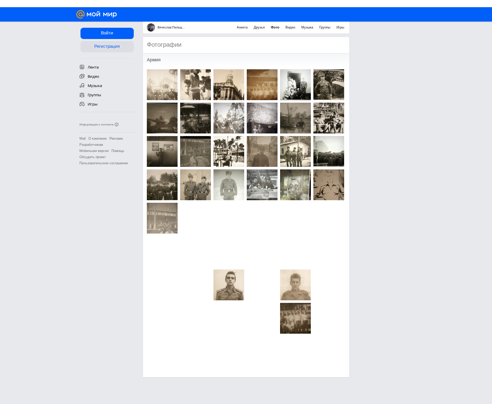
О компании (97, 138)
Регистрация (107, 46)
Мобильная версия (94, 151)
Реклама (116, 138)
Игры (340, 27)
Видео (290, 27)
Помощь (117, 151)
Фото (275, 27)
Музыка (307, 27)
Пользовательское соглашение (103, 163)
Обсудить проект (92, 157)
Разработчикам (91, 145)
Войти (107, 33)
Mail (82, 138)
